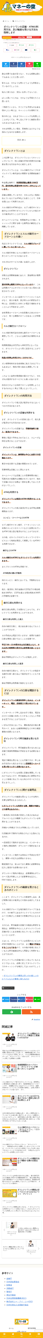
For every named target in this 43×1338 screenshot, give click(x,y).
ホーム (11, 1328)
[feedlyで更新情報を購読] (11, 1011)
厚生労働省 (11, 1295)
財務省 (9, 1285)
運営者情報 (32, 1328)
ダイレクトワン (9, 988)
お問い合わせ (21, 1332)
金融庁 (9, 1279)
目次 (19, 140)
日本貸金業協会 (12, 1282)
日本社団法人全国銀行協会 (17, 1305)
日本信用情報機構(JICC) (16, 1298)
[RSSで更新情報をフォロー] (31, 1011)
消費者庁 (10, 1288)
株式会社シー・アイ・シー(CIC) (19, 1302)
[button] (38, 641)
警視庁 (9, 1292)
